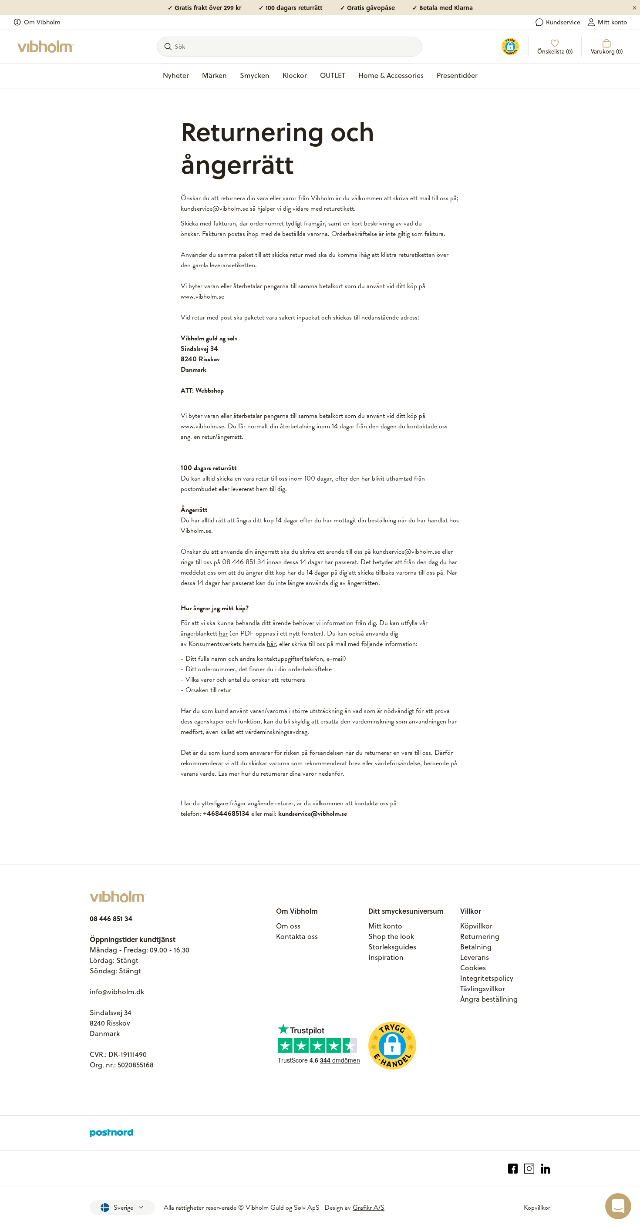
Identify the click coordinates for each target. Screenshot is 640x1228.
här (223, 633)
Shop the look (391, 936)
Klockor (295, 75)
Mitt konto (612, 22)
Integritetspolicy (486, 978)
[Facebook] (513, 1169)
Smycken (254, 75)
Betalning (476, 947)
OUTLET (332, 75)
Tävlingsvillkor (482, 988)
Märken (214, 75)
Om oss (288, 926)
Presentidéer (457, 75)
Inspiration (386, 957)
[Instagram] (529, 1169)
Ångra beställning (489, 999)
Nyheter (176, 75)
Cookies (473, 967)
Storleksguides (392, 947)
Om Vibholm (42, 22)
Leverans (474, 957)
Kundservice (563, 22)
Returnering (479, 936)
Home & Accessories (391, 75)
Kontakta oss (297, 936)
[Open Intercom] (618, 1206)
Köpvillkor (476, 926)
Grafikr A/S (368, 1207)
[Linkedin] (546, 1169)
